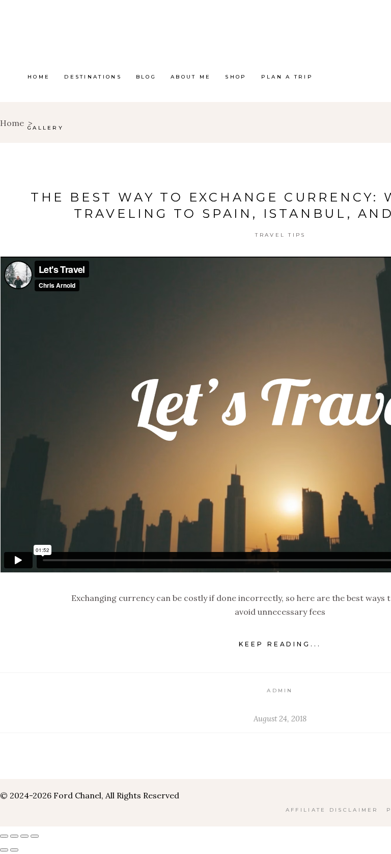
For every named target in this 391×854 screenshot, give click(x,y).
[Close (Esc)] (35, 836)
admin (280, 690)
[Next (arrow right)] (14, 849)
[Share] (24, 836)
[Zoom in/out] (4, 836)
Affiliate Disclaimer (332, 810)
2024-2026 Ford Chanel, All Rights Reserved (93, 795)
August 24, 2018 (280, 718)
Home (12, 123)
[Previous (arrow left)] (4, 849)
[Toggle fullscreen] (14, 836)
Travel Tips (280, 235)
